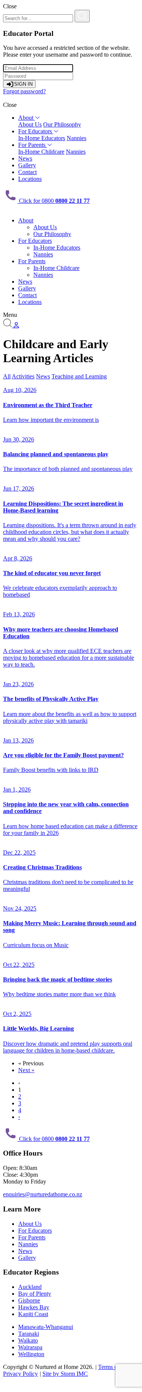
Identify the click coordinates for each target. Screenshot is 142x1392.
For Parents (32, 145)
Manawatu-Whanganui (45, 1327)
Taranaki (28, 1333)
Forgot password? (24, 91)
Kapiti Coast (33, 1314)
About (26, 117)
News (25, 158)
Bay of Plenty (34, 1293)
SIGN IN (23, 84)
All (7, 376)
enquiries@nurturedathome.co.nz (42, 1194)
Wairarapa (30, 1347)
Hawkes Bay (33, 1307)
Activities (23, 376)
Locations (30, 179)
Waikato (28, 1340)
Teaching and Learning (79, 376)
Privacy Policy (20, 1373)
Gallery (27, 165)
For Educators (35, 131)
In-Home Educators (41, 138)
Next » (26, 1070)
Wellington (31, 1354)
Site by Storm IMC (65, 1373)
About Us (30, 124)
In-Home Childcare (41, 151)
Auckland (30, 1287)
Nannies (76, 138)
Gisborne (29, 1300)
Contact (27, 172)
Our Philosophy (62, 124)
